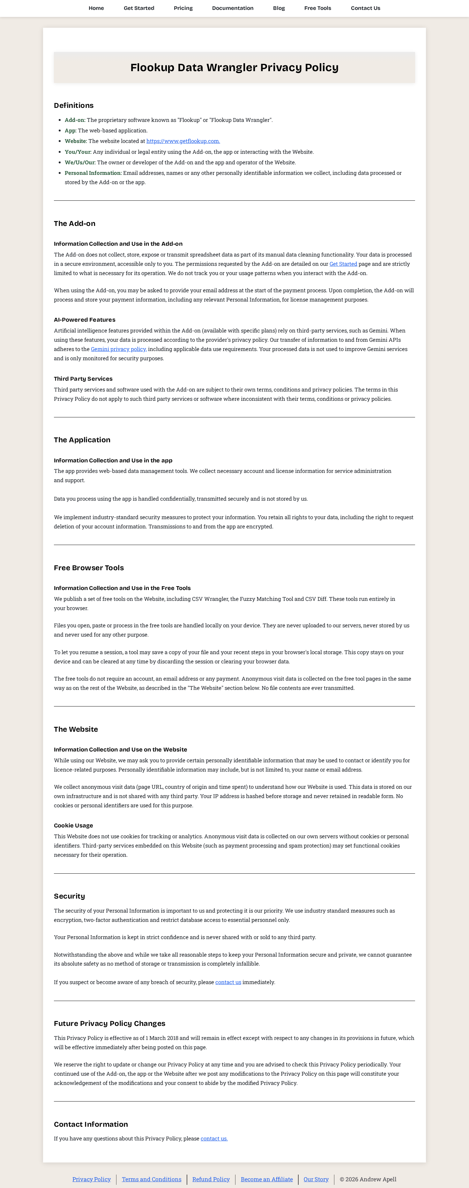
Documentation (233, 8)
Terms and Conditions (152, 1179)
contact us (228, 982)
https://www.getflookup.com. (183, 141)
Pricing (183, 8)
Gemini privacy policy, (119, 349)
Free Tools (317, 8)
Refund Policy (211, 1179)
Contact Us (365, 8)
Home (96, 8)
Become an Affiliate (267, 1179)
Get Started (139, 8)
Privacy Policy (91, 1179)
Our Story (316, 1179)
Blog (279, 8)
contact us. (214, 1138)
